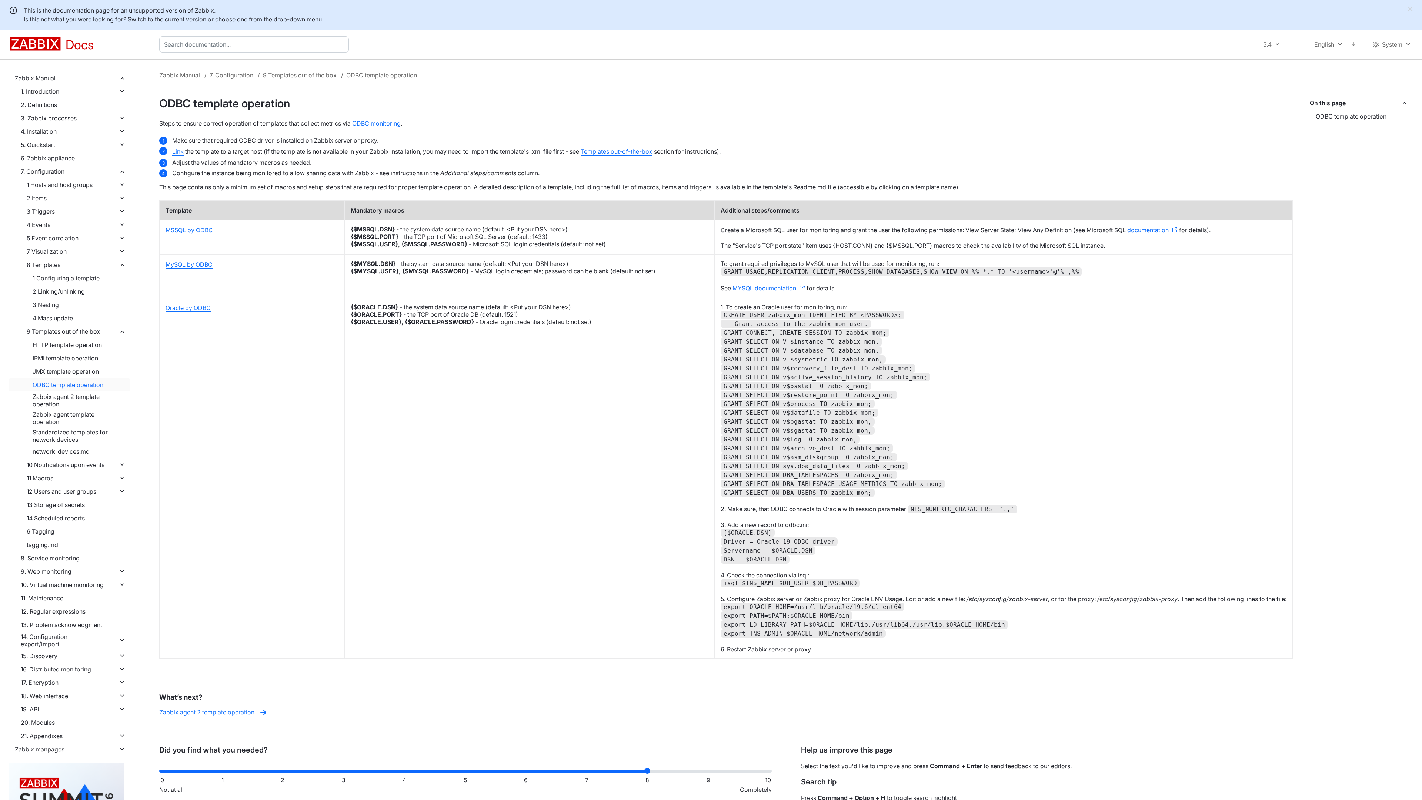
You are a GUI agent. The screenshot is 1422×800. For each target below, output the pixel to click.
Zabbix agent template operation (63, 418)
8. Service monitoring (50, 558)
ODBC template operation (68, 385)
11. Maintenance (42, 598)
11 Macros (40, 478)
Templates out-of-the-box (616, 151)
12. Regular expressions (53, 611)
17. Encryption (40, 682)
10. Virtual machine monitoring (62, 585)
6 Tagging (40, 531)
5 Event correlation (53, 238)
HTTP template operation (67, 345)
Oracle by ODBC (188, 307)
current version (185, 19)
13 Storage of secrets (56, 505)
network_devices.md (61, 451)
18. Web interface (44, 696)
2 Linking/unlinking (59, 291)
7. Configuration (42, 171)
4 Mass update (53, 318)
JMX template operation (66, 371)
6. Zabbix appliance (48, 158)
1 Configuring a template (66, 278)
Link (178, 151)
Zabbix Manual (35, 78)
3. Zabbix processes (49, 118)
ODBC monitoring (376, 123)
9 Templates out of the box (63, 331)
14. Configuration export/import (44, 640)
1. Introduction (40, 91)
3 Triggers (41, 211)
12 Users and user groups (61, 491)
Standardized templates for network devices (70, 436)
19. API (30, 709)
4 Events (38, 225)
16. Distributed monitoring (56, 669)
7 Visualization (47, 251)
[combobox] (255, 44)
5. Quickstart (38, 145)
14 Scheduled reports (56, 518)
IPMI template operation (65, 358)
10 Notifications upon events (65, 465)
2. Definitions (39, 105)
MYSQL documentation (764, 288)
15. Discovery (39, 656)
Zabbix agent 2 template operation (66, 400)
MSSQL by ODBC (189, 230)
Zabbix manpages (39, 749)
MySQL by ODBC (189, 264)
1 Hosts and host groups (60, 185)
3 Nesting (46, 305)
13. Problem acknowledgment (61, 625)
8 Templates (43, 265)
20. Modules (38, 722)
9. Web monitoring (46, 571)
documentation (1148, 230)
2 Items (37, 198)
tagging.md (42, 545)
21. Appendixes (42, 736)
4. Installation (39, 131)
